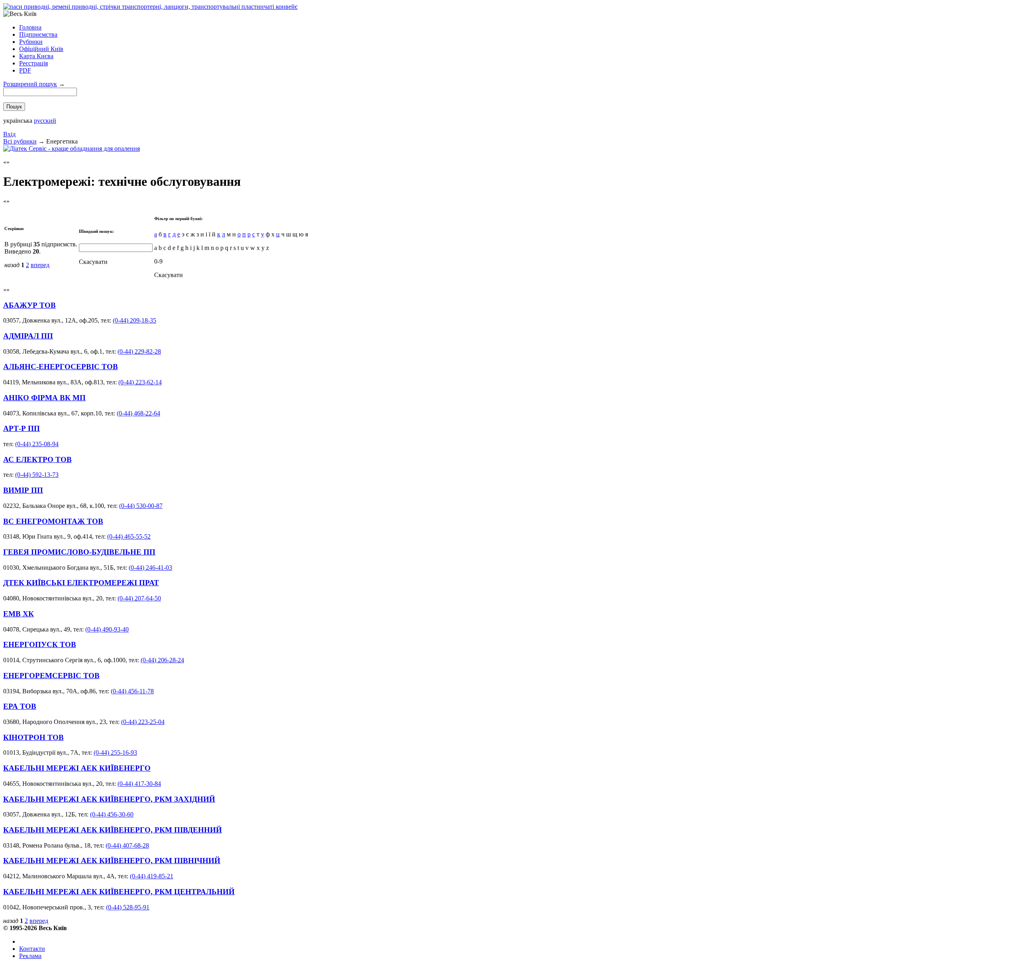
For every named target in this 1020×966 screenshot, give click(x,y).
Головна (30, 27)
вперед (40, 265)
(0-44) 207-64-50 (139, 598)
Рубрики (31, 41)
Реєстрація (33, 63)
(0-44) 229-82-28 (139, 351)
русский (45, 120)
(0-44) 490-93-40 (107, 629)
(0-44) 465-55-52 (129, 536)
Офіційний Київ (41, 48)
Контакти (32, 948)
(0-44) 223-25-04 (143, 721)
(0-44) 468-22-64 (138, 413)
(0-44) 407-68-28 (127, 845)
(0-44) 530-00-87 (141, 505)
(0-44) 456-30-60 (111, 814)
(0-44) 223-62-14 (140, 382)
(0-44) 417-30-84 (139, 783)
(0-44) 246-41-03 (150, 567)
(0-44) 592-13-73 (37, 474)
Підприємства (38, 34)
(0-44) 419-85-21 (151, 876)
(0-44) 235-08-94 (37, 444)
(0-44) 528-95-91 (127, 907)
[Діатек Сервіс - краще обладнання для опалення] (71, 148)
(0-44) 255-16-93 (115, 752)
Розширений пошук (30, 84)
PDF (25, 70)
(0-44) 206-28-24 (162, 660)
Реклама (30, 955)
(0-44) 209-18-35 (134, 320)
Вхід (9, 134)
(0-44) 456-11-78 (132, 691)
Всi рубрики (20, 141)
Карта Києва (36, 56)
